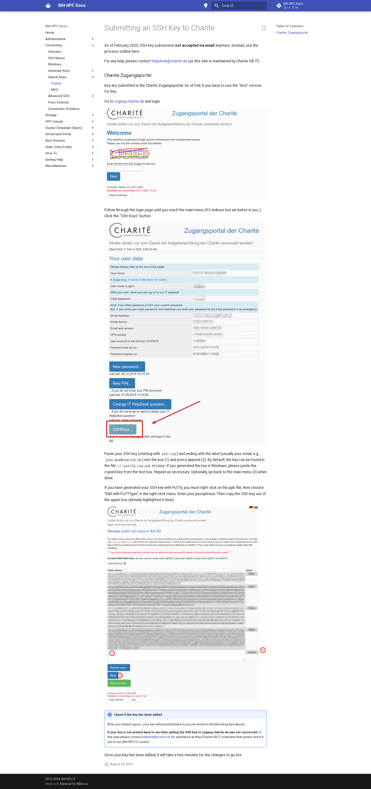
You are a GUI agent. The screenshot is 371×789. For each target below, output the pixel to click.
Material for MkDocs (74, 784)
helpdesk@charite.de (169, 61)
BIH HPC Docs (56, 26)
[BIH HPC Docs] (48, 5)
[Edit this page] (264, 28)
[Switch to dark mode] (206, 5)
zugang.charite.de (129, 101)
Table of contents (290, 26)
